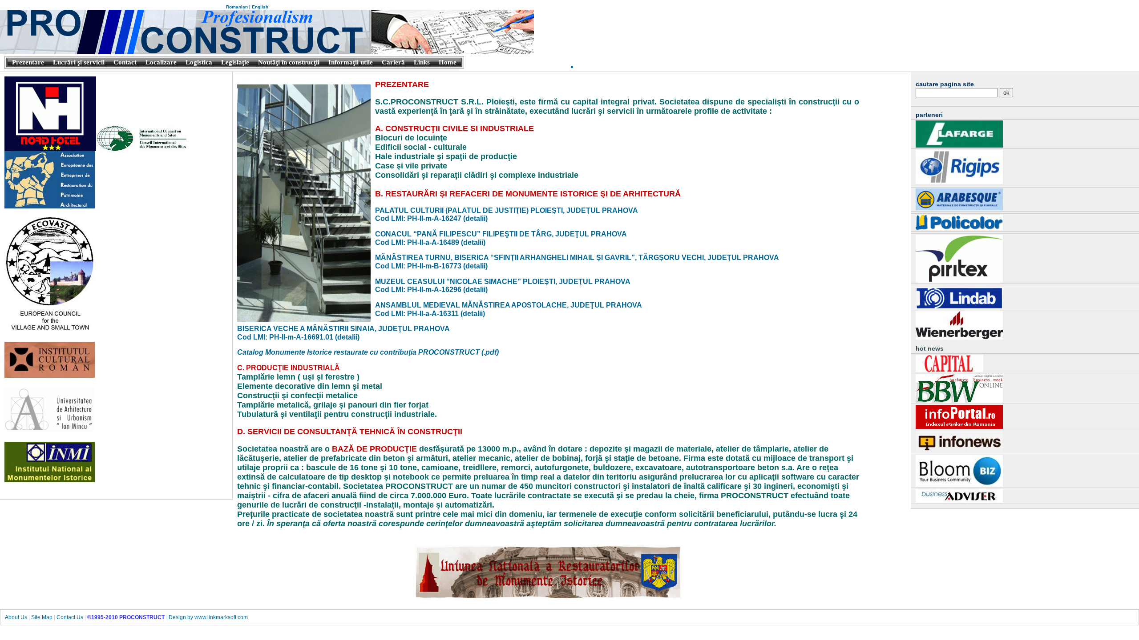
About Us (16, 617)
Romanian (237, 6)
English (260, 6)
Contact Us (70, 617)
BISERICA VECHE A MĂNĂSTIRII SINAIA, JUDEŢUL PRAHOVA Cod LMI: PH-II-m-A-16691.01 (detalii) (343, 333)
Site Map (42, 617)
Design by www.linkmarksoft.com (208, 617)
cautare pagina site (945, 84)
